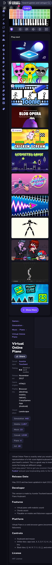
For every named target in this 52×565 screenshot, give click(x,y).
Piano (22, 329)
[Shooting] (3, 82)
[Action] (3, 46)
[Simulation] (3, 87)
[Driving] (3, 70)
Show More (31, 310)
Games (15, 321)
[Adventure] (3, 50)
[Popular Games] (3, 23)
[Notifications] (17, 8)
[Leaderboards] (3, 40)
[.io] (3, 74)
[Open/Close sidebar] (4, 3)
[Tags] (3, 109)
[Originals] (3, 31)
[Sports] (3, 91)
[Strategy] (3, 95)
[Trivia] (3, 99)
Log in (27, 8)
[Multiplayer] (3, 36)
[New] (3, 19)
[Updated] (3, 27)
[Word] (3, 103)
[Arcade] (3, 54)
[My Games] (11, 8)
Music (14, 329)
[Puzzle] (3, 78)
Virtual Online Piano (18, 335)
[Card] (3, 62)
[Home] (3, 11)
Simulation (17, 325)
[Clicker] (3, 66)
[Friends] (4, 8)
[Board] (3, 58)
